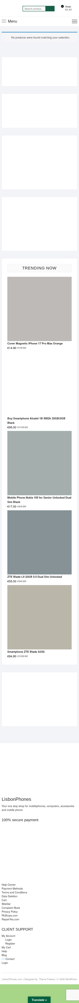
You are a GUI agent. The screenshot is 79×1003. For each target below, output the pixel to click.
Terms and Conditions (14, 892)
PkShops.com (10, 915)
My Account (8, 936)
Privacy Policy (10, 911)
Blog (4, 955)
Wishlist (6, 904)
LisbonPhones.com (12, 979)
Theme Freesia (47, 979)
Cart (4, 900)
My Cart (6, 947)
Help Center (9, 884)
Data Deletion (9, 896)
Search (50, 8)
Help (4, 951)
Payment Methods (12, 888)
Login (5, 963)
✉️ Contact (8, 959)
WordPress (71, 979)
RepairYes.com (10, 919)
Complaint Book (11, 908)
